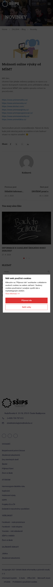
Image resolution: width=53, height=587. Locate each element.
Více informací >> (12, 294)
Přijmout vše (26, 300)
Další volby (26, 307)
